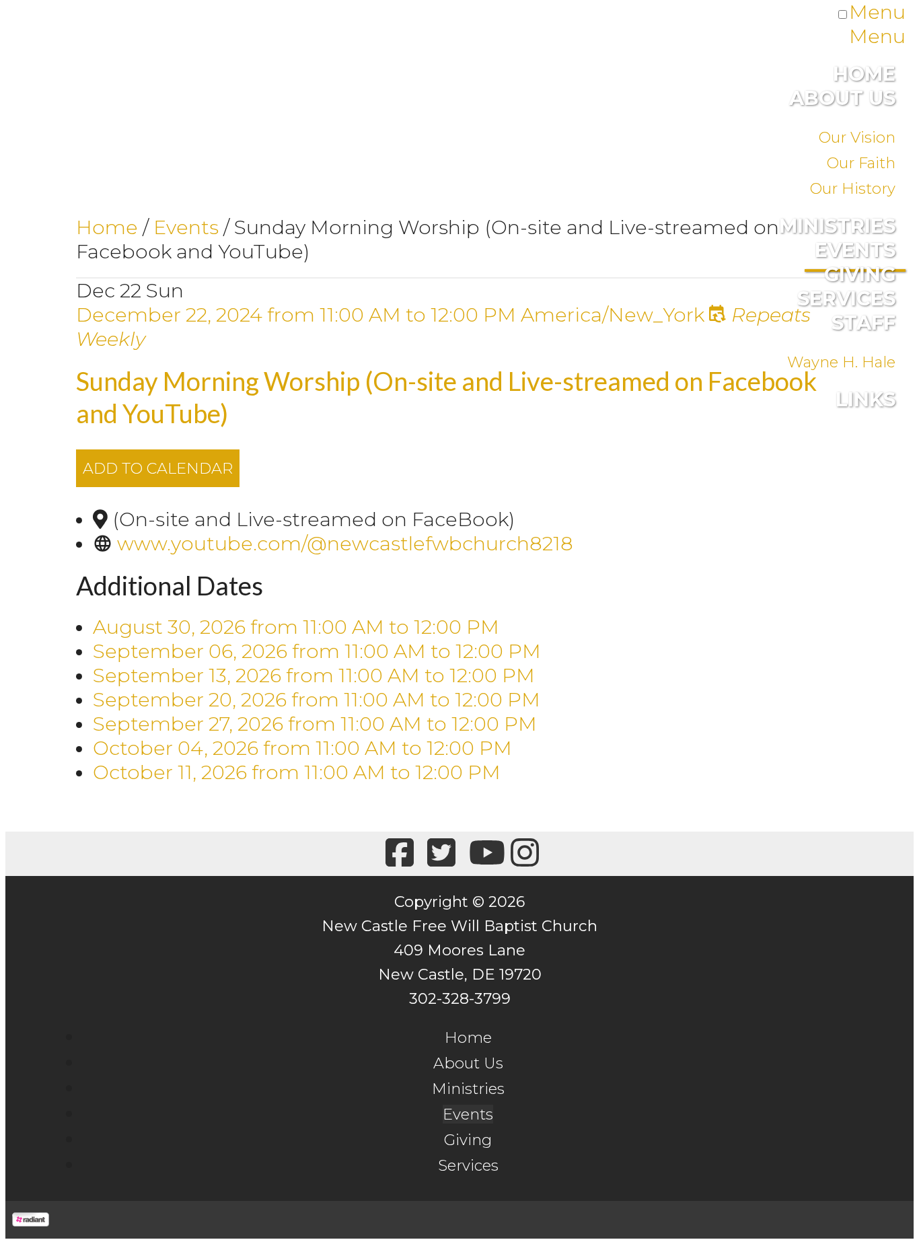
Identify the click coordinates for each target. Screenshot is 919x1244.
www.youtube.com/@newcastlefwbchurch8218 (345, 543)
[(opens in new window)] (30, 1219)
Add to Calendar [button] (158, 468)
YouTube (480, 854)
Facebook (397, 854)
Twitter (439, 854)
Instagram (522, 854)
